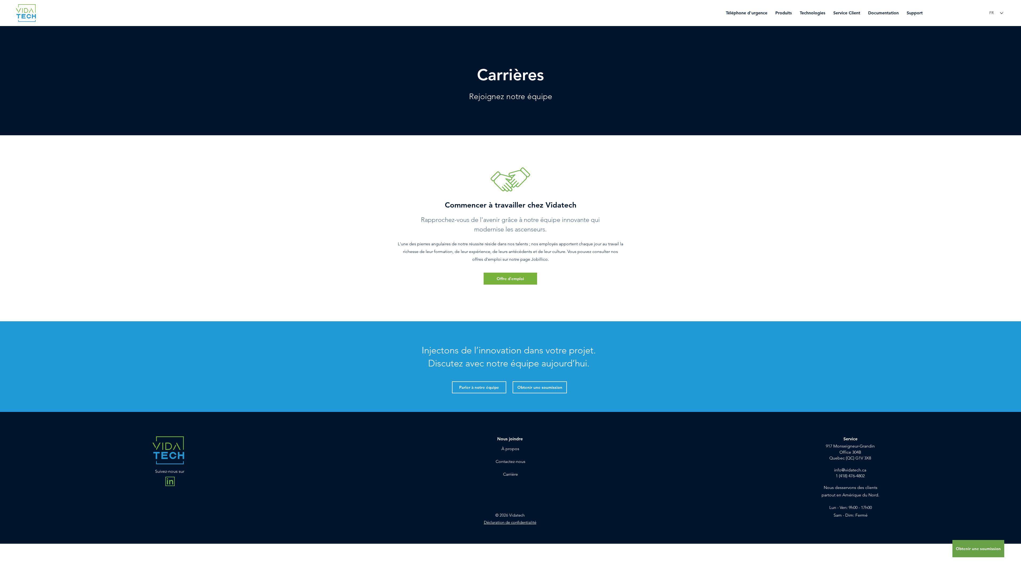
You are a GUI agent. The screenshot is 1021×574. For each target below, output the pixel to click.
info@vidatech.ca (850, 469)
